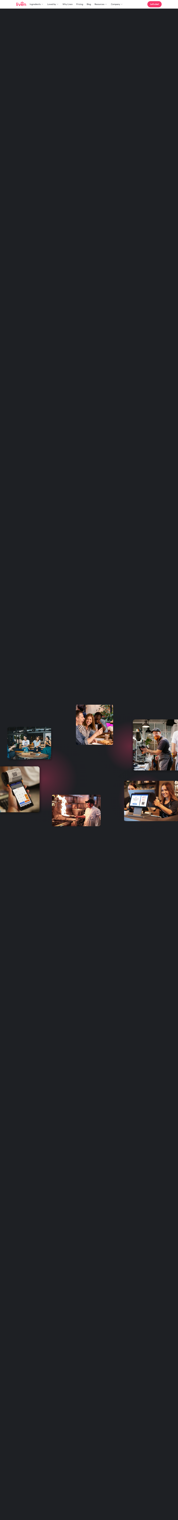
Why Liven (67, 4)
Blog (89, 4)
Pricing (79, 4)
